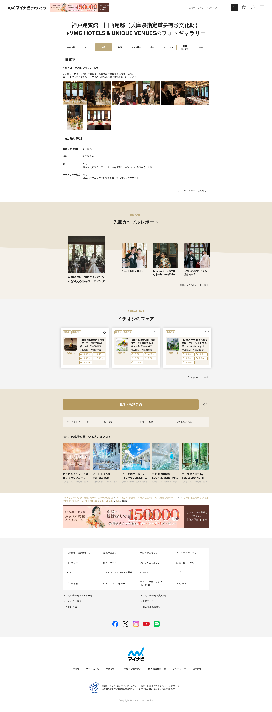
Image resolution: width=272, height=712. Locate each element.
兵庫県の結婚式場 (105, 498)
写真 (118, 501)
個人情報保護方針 (157, 668)
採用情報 (197, 668)
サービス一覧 (92, 668)
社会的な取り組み (133, 668)
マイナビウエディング (72, 498)
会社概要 (75, 668)
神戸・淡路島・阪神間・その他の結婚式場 (134, 498)
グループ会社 (179, 668)
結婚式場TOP (90, 498)
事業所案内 (111, 668)
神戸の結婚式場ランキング (166, 498)
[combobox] (209, 7)
